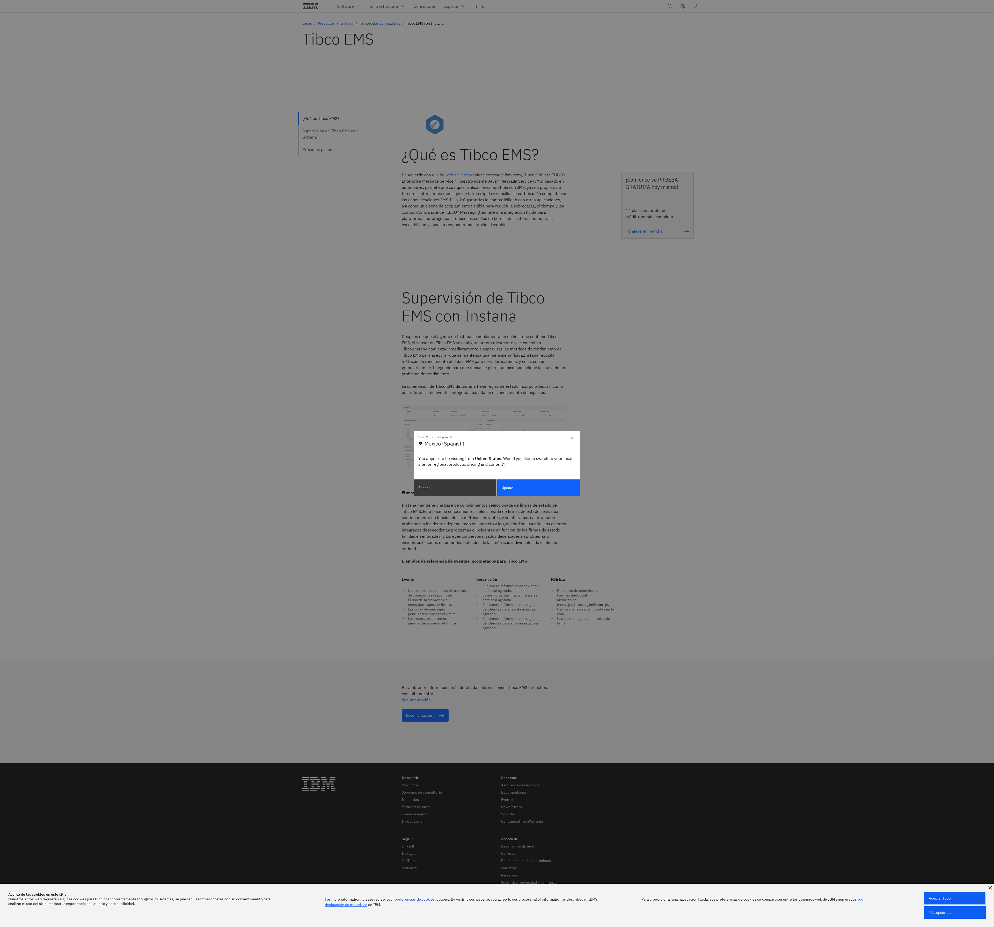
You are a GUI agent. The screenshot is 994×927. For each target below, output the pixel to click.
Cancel (424, 487)
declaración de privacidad (346, 904)
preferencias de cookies (415, 899)
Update (508, 487)
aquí (861, 899)
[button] (990, 887)
